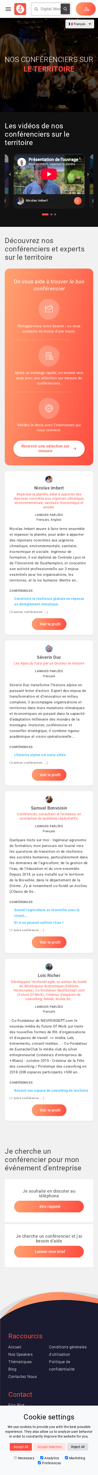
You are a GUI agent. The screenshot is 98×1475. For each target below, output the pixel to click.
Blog (12, 1369)
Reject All (77, 1447)
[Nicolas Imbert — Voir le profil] (49, 552)
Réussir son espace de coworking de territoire (51, 1090)
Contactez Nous (22, 1376)
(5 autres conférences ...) (29, 612)
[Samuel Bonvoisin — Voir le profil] (49, 872)
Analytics (51, 1458)
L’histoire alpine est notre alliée (40, 755)
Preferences (51, 1463)
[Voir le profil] (49, 201)
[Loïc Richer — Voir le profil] (49, 1040)
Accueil (14, 1347)
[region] (49, 184)
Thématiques (20, 1362)
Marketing (77, 1458)
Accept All (21, 1447)
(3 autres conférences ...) (29, 762)
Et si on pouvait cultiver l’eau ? (39, 922)
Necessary (26, 1458)
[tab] (45, 214)
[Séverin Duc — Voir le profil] (49, 712)
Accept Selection (50, 1447)
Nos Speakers (20, 1354)
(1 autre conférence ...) (27, 930)
